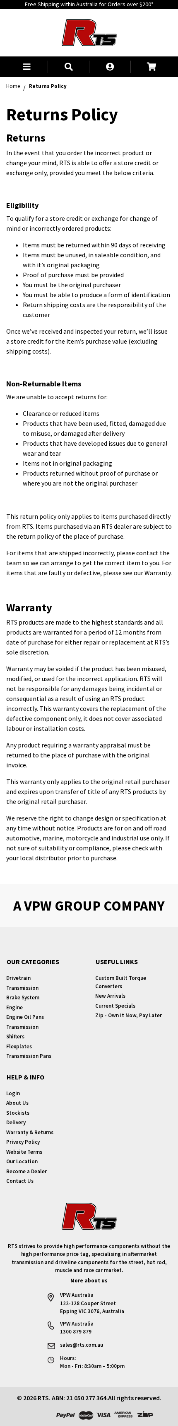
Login (13, 1093)
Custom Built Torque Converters (120, 982)
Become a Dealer (26, 1171)
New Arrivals (110, 995)
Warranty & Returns (29, 1132)
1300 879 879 (75, 1331)
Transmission (22, 987)
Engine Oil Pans (25, 1017)
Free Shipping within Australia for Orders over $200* (89, 4)
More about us (89, 1280)
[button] (27, 67)
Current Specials (115, 1005)
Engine (14, 1007)
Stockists (17, 1112)
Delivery (16, 1122)
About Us (17, 1102)
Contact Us (20, 1180)
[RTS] (89, 31)
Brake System (22, 997)
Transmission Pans (28, 1056)
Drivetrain (18, 978)
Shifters (15, 1036)
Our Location (22, 1161)
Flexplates (19, 1046)
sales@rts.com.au (81, 1344)
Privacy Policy (23, 1141)
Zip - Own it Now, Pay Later (128, 1015)
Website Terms (24, 1151)
